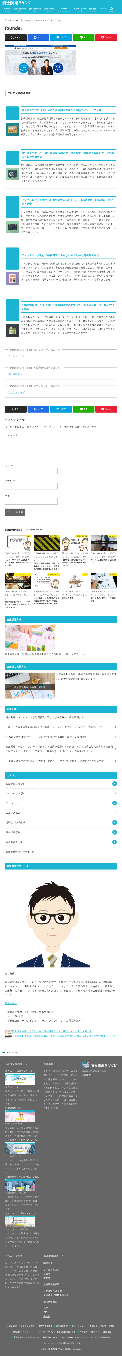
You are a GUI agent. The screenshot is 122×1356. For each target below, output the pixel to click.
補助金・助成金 (16, 822)
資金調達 (14, 842)
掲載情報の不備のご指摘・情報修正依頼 (61, 1337)
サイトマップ (49, 1343)
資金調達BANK (16, 3)
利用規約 (83, 1332)
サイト (8, 495)
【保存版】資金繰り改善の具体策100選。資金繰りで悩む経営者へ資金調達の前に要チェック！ (86, 676)
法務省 (46, 1278)
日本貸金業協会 (51, 1270)
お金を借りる (15, 783)
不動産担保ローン (17, 374)
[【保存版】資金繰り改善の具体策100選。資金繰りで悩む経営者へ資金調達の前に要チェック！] (30, 686)
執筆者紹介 (11, 1003)
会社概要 (86, 1075)
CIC (45, 1312)
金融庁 (46, 1274)
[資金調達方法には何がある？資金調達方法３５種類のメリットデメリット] (30, 638)
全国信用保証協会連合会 (56, 1295)
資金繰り (13, 832)
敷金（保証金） (78, 1326)
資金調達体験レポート (20, 851)
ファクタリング (16, 392)
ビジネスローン (16, 356)
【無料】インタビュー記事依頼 (96, 1337)
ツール (11, 803)
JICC (46, 1308)
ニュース (13, 812)
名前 (9, 465)
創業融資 (17, 1332)
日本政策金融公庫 (52, 1291)
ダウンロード (15, 793)
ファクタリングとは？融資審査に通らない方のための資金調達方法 (60, 255)
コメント (11, 435)
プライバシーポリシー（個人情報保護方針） (56, 1332)
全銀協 (46, 1316)
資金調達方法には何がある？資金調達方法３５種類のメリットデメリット (45, 654)
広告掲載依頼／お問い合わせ (26, 1337)
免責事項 (95, 1332)
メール (10, 480)
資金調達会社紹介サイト (70, 1343)
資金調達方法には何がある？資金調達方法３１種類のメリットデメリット (64, 110)
